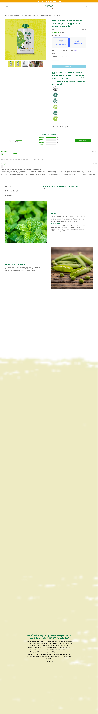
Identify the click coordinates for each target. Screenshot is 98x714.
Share (63, 126)
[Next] (45, 64)
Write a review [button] (82, 140)
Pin (69, 126)
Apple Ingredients (15, 15)
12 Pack (61, 56)
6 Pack (55, 56)
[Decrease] (53, 61)
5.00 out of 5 (19, 140)
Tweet (56, 126)
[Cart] (92, 6)
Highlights (9, 196)
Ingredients (9, 186)
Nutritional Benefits (12, 191)
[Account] (86, 6)
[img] (4, 151)
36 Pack (68, 56)
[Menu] (6, 6)
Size (53, 53)
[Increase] (58, 61)
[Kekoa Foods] (49, 6)
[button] (89, 6)
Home (7, 15)
